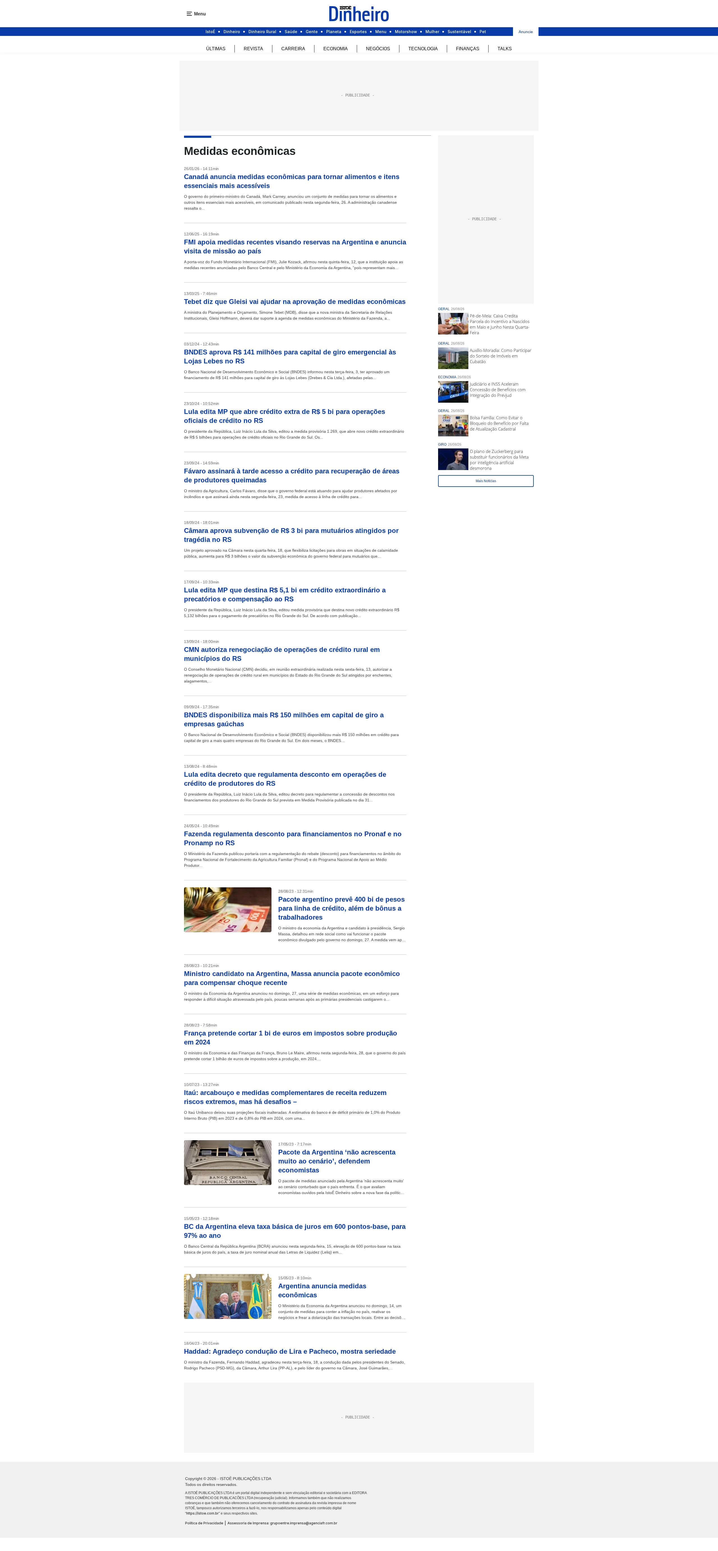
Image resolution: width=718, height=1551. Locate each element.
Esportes (358, 31)
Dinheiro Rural (262, 31)
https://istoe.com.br (202, 1513)
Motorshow (406, 31)
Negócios (378, 48)
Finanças (467, 48)
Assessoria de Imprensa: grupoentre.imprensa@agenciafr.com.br (282, 1523)
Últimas (215, 48)
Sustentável (459, 31)
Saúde (291, 31)
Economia (335, 48)
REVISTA (253, 48)
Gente (312, 31)
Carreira (293, 48)
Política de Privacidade (204, 1523)
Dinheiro (232, 31)
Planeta (333, 31)
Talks (505, 48)
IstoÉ (210, 31)
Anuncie (526, 31)
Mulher (432, 31)
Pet (483, 31)
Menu (380, 31)
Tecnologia (423, 48)
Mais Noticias (486, 481)
